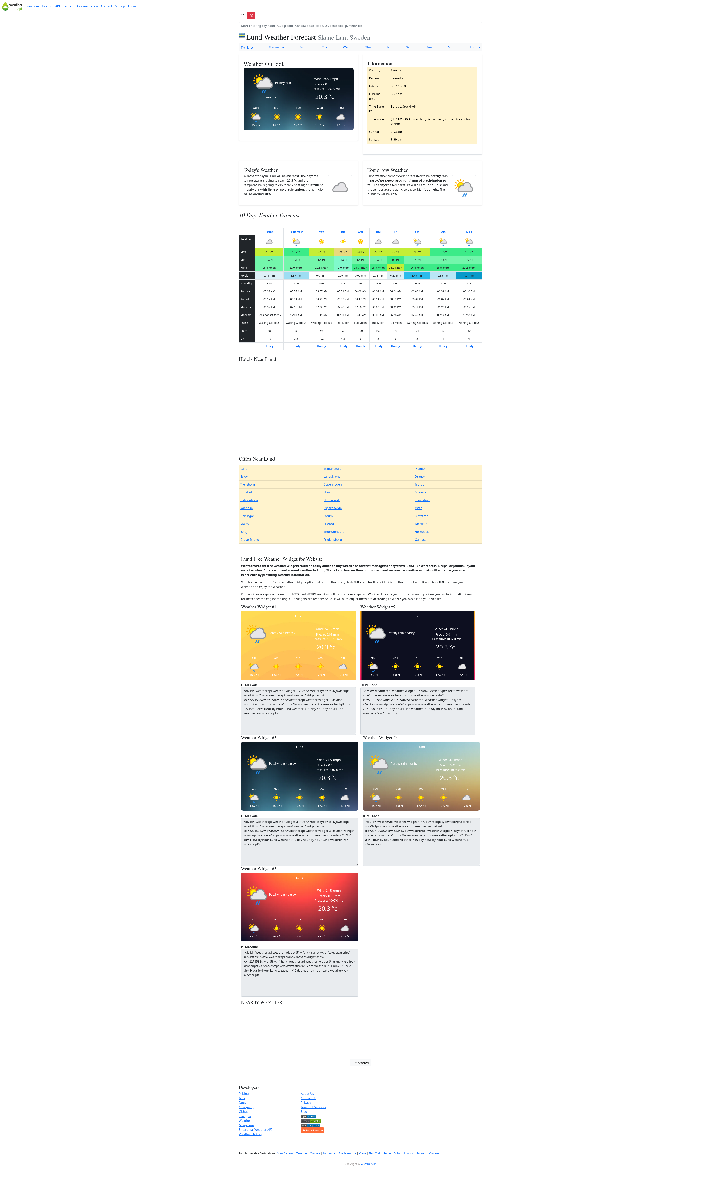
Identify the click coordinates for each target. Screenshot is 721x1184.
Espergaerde (333, 508)
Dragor (420, 476)
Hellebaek (422, 532)
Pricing (47, 6)
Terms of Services (313, 1107)
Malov (244, 524)
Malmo (420, 469)
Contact (106, 6)
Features (33, 6)
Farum (328, 516)
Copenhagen (333, 484)
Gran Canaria (285, 1153)
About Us (307, 1094)
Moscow (434, 1153)
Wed (346, 47)
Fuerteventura (347, 1153)
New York (375, 1153)
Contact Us (308, 1098)
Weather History (250, 1134)
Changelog (246, 1107)
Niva (327, 492)
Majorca (315, 1153)
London (409, 1153)
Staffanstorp (332, 469)
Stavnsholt (422, 500)
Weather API (368, 1164)
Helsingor (247, 516)
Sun (429, 47)
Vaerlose (246, 508)
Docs (242, 1103)
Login (132, 6)
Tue (324, 47)
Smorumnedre (334, 532)
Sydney (421, 1153)
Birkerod (421, 492)
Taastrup (421, 524)
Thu (368, 47)
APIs (242, 1098)
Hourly (269, 346)
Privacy (306, 1103)
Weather (245, 1121)
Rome (387, 1153)
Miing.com (246, 1125)
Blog (304, 1112)
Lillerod (329, 524)
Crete (362, 1153)
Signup (120, 6)
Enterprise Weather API (255, 1130)
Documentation (87, 6)
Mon (303, 47)
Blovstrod (421, 516)
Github (244, 1112)
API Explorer (64, 6)
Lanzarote (329, 1153)
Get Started (360, 1063)
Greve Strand (249, 539)
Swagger (245, 1116)
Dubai (397, 1153)
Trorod (420, 484)
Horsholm (247, 492)
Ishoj (243, 532)
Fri (388, 47)
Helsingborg (249, 500)
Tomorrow (276, 47)
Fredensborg (333, 539)
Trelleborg (247, 484)
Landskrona (332, 476)
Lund (243, 469)
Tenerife (301, 1153)
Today (247, 47)
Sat (408, 47)
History (475, 47)
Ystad (418, 508)
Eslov (244, 476)
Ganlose (420, 539)
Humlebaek (332, 500)
